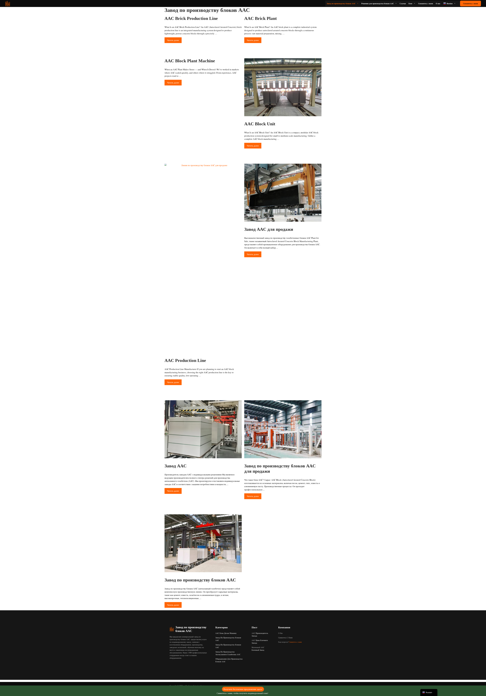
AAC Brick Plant (260, 18)
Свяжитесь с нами (425, 3)
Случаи (403, 3)
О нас (438, 3)
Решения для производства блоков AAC (377, 3)
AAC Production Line (185, 360)
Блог (410, 3)
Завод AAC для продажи (268, 229)
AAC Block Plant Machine (190, 60)
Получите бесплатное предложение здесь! (243, 689)
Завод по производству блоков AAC (341, 3)
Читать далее (173, 40)
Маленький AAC (258, 648)
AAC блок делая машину (226, 633)
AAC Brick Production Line (191, 18)
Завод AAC (176, 465)
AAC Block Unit (259, 123)
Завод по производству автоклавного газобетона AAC (227, 653)
